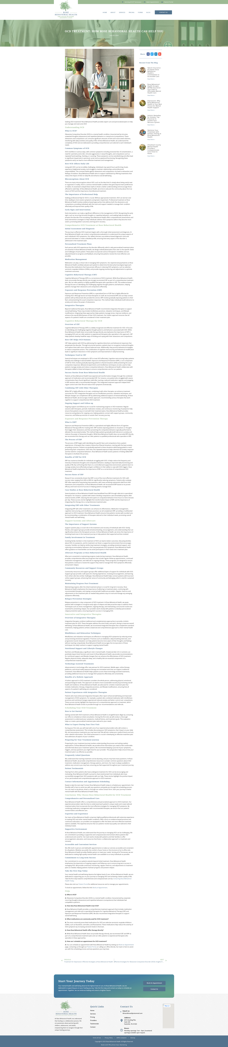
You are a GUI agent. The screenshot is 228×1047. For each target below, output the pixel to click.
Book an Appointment (100, 888)
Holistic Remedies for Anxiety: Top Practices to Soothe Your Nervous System (154, 119)
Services (122, 12)
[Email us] (120, 1011)
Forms (140, 12)
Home (105, 12)
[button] (148, 54)
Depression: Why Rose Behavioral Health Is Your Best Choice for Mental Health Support (154, 104)
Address (127, 1018)
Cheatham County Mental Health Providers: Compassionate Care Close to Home (154, 149)
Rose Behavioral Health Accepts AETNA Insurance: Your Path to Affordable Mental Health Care (154, 88)
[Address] (121, 1020)
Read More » (151, 79)
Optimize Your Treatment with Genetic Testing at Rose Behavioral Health (154, 133)
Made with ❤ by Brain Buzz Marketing (114, 1045)
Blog (148, 12)
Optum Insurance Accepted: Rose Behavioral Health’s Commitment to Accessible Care (154, 72)
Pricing (131, 12)
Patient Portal (83, 884)
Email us (126, 1011)
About (113, 12)
